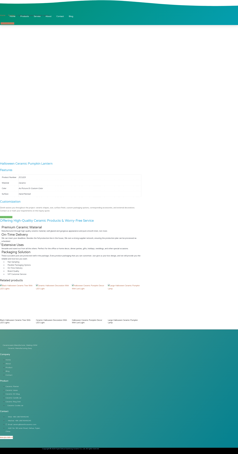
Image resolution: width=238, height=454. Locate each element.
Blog (71, 16)
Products (24, 16)
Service (37, 16)
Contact (60, 16)
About (48, 16)
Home (12, 16)
